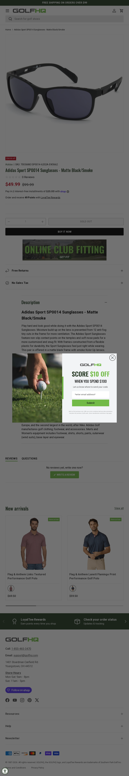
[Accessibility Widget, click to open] (5, 771)
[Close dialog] (112, 358)
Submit (91, 403)
